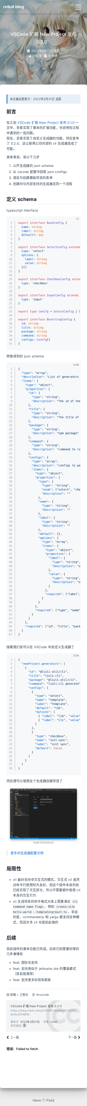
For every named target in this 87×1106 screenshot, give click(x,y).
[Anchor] (19, 111)
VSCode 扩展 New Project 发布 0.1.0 (45, 122)
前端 (13, 994)
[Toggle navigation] (78, 7)
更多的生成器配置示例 (27, 853)
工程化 (23, 994)
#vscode (42, 994)
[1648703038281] (43, 814)
